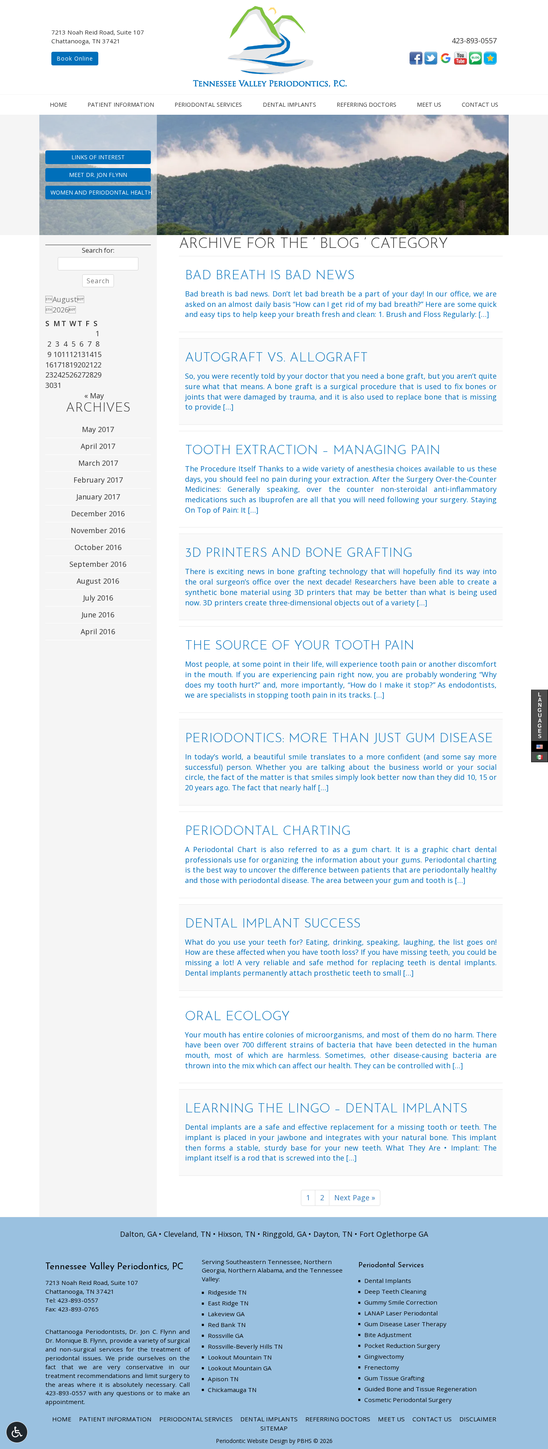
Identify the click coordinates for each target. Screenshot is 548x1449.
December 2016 (98, 513)
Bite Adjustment (388, 1335)
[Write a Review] (490, 57)
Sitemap (274, 1428)
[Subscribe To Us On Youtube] (460, 57)
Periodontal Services (208, 104)
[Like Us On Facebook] (416, 57)
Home (58, 104)
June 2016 (97, 614)
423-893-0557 (474, 40)
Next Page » (354, 1197)
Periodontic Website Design (252, 1441)
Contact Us (480, 104)
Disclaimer (477, 1419)
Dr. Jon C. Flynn (152, 1331)
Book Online (75, 58)
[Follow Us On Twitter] (430, 57)
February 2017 (98, 480)
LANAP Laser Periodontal (401, 1313)
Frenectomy (381, 1367)
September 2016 (97, 564)
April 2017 (98, 446)
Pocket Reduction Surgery (402, 1345)
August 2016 (98, 581)
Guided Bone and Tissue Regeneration (420, 1389)
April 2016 (98, 631)
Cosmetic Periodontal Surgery (408, 1400)
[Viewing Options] (17, 1432)
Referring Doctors (366, 104)
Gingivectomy (384, 1356)
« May (94, 395)
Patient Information (120, 104)
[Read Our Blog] (475, 57)
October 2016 (98, 547)
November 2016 (98, 530)
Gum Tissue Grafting (394, 1378)
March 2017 (98, 463)
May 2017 (98, 429)
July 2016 (98, 598)
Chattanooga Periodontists (85, 1331)
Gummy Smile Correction (400, 1302)
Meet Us (429, 104)
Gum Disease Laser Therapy (405, 1324)
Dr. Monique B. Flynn (75, 1340)
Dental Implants (289, 104)
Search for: (98, 250)
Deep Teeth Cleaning (395, 1291)
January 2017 (98, 496)
